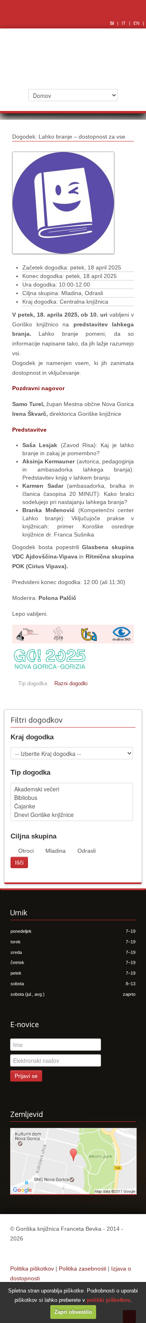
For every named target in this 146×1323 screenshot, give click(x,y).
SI (112, 23)
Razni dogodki (71, 683)
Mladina (55, 850)
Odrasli (86, 850)
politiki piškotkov (108, 1300)
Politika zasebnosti (82, 1268)
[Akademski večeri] (71, 789)
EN (137, 23)
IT (124, 23)
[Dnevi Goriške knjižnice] (71, 814)
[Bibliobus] (71, 797)
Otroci (26, 850)
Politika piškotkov (32, 1268)
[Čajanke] (71, 806)
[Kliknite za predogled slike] (63, 258)
